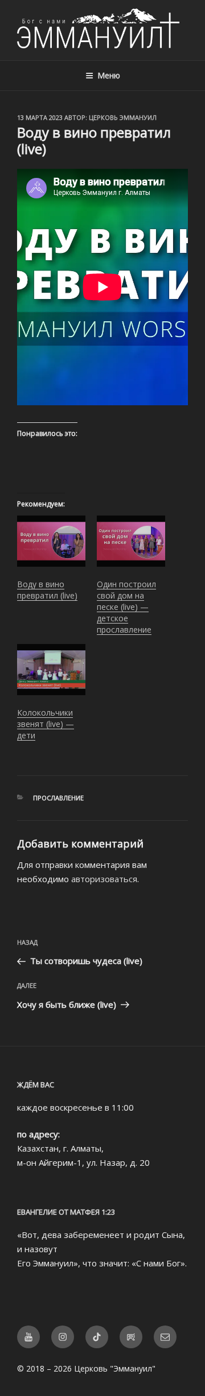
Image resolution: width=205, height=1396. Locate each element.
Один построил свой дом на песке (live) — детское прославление (126, 607)
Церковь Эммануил (123, 117)
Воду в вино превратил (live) (47, 590)
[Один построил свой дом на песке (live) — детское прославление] (131, 541)
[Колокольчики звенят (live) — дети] (51, 669)
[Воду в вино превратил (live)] (51, 541)
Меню (108, 75)
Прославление (58, 797)
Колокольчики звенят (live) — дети (45, 724)
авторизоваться (104, 878)
